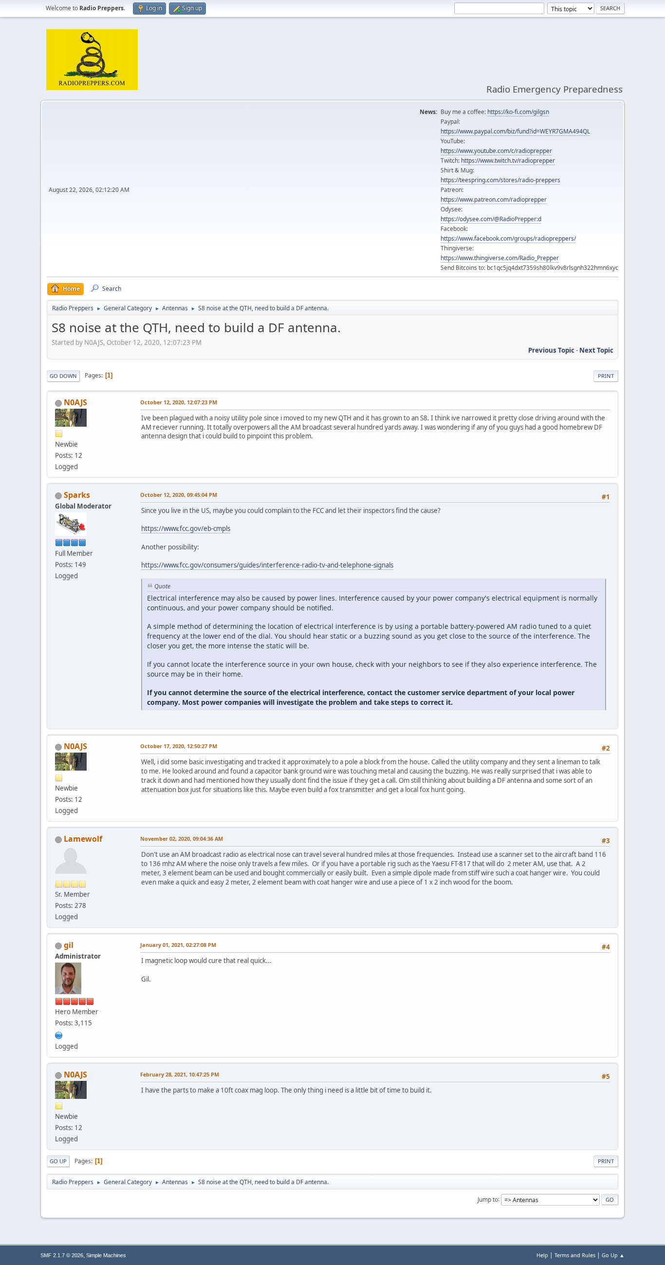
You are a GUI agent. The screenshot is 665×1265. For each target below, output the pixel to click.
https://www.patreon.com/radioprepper (494, 199)
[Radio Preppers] (59, 1034)
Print (606, 375)
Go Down (63, 375)
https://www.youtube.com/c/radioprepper (496, 151)
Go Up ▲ (613, 1255)
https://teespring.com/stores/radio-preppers (500, 180)
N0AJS (75, 402)
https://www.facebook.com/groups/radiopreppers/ (508, 238)
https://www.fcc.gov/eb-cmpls (185, 528)
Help (542, 1255)
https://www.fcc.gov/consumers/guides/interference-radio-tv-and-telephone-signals (267, 565)
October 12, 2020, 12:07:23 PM (178, 402)
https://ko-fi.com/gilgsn (518, 112)
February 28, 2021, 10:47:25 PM (179, 1074)
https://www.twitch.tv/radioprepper (508, 160)
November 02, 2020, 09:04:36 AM (181, 838)
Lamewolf (83, 838)
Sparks (77, 495)
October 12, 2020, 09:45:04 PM (178, 494)
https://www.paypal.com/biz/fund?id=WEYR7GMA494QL (515, 131)
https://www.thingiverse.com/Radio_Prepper (500, 258)
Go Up (58, 1161)
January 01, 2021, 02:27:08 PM (178, 944)
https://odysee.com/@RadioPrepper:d (491, 219)
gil (69, 945)
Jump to (488, 1199)
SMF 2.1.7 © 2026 (61, 1255)
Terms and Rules (574, 1255)
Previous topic (551, 350)
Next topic (596, 350)
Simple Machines (106, 1255)
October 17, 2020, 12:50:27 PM (178, 746)
